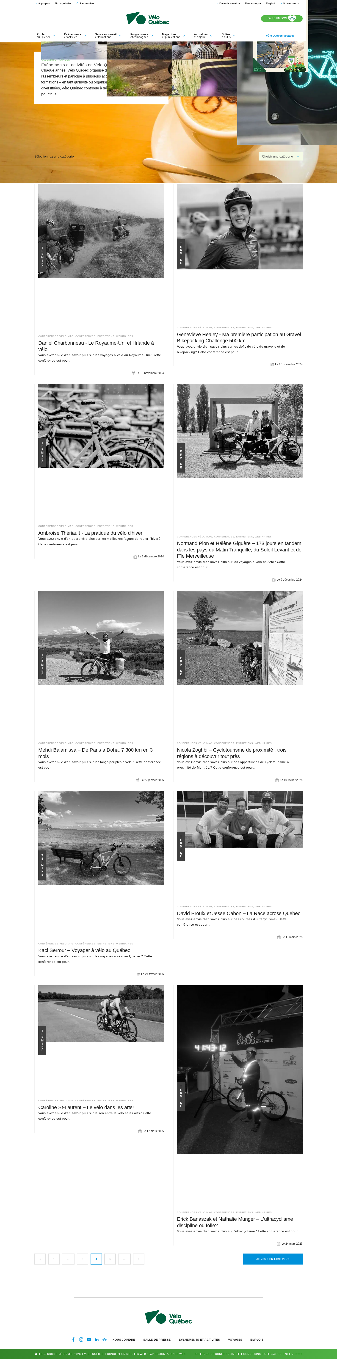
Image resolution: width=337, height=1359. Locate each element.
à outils (226, 36)
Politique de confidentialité (217, 1354)
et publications (171, 36)
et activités (72, 36)
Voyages (235, 1339)
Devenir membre (229, 3)
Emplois (256, 1339)
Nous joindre (63, 3)
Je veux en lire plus (273, 1259)
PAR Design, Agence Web (167, 1354)
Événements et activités (199, 1339)
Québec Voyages (280, 35)
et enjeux (201, 36)
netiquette (294, 1354)
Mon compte (253, 3)
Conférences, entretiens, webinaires (104, 336)
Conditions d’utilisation (262, 1354)
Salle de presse (157, 1339)
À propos (44, 3)
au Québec (43, 36)
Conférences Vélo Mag (56, 336)
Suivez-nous (291, 3)
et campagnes (139, 36)
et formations (106, 36)
